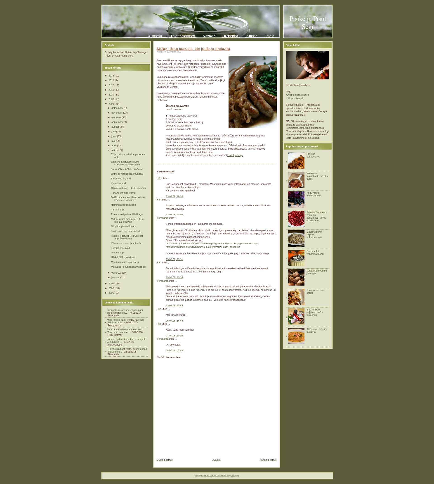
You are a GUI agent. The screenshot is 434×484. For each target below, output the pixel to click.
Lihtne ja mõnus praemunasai (127, 173)
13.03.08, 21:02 (174, 214)
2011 (111, 89)
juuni (114, 136)
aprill (114, 145)
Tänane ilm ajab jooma (123, 192)
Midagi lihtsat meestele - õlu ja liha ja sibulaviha (127, 220)
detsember (117, 108)
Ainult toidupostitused (297, 94)
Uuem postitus (165, 459)
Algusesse (155, 35)
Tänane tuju (117, 209)
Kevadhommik (119, 183)
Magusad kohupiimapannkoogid (128, 266)
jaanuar (115, 277)
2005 (111, 292)
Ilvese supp (117, 252)
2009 (111, 99)
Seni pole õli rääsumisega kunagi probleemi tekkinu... (125, 311)
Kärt (159, 199)
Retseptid (231, 35)
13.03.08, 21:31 (174, 259)
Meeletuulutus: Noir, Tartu (125, 262)
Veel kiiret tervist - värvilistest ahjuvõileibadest (127, 237)
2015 (111, 75)
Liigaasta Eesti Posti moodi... (126, 231)
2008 (111, 104)
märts (114, 150)
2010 (111, 94)
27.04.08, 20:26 (174, 335)
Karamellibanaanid (121, 178)
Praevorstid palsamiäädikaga (127, 214)
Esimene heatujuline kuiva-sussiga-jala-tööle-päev (125, 163)
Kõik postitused (294, 98)
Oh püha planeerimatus (124, 226)
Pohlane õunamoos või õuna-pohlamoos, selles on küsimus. (317, 216)
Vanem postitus (268, 459)
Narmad (209, 35)
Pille (159, 178)
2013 (111, 80)
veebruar (116, 272)
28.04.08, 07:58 (174, 350)
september (117, 122)
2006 (111, 288)
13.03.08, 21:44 (174, 305)
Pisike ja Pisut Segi (307, 22)
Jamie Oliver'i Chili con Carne (127, 169)
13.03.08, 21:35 (174, 277)
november (117, 112)
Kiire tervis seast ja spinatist (126, 243)
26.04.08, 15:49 (174, 320)
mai (113, 141)
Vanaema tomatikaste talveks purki (317, 176)
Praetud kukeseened (313, 155)
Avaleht (216, 459)
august (115, 126)
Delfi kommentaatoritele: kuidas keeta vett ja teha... (128, 198)
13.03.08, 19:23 (174, 196)
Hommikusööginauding (123, 204)
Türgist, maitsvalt (120, 248)
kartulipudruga (235, 155)
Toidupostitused (182, 35)
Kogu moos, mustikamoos (314, 194)
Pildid (269, 35)
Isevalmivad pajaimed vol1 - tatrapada (315, 312)
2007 (111, 283)
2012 (111, 85)
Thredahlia (162, 218)
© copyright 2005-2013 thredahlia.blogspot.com (217, 475)
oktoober (116, 117)
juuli (113, 131)
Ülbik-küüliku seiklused (123, 257)
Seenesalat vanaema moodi (315, 252)
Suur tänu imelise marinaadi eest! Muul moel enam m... (125, 331)
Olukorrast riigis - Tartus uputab (128, 188)
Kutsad (251, 35)
